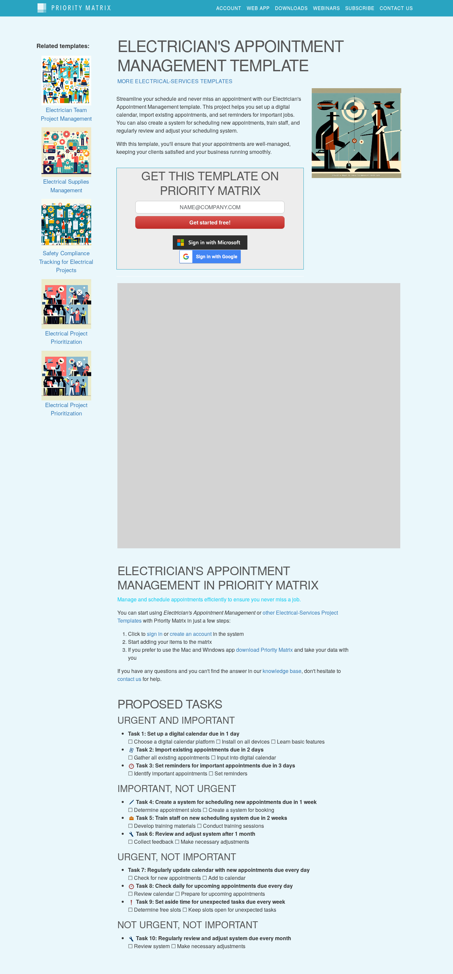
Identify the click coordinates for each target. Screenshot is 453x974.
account (228, 8)
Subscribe (359, 8)
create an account (191, 634)
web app (258, 8)
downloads (291, 8)
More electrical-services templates (175, 81)
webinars (326, 8)
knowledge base (282, 671)
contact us (396, 8)
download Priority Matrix (264, 649)
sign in (154, 634)
